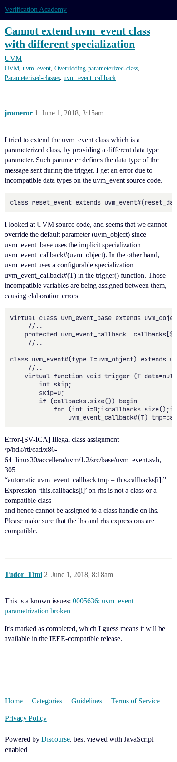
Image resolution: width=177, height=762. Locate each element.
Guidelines (86, 701)
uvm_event (37, 68)
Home (14, 701)
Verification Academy (36, 9)
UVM (12, 68)
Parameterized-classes (32, 78)
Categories (47, 701)
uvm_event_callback (90, 78)
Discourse (55, 739)
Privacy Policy (26, 718)
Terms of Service (135, 701)
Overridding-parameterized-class (96, 68)
